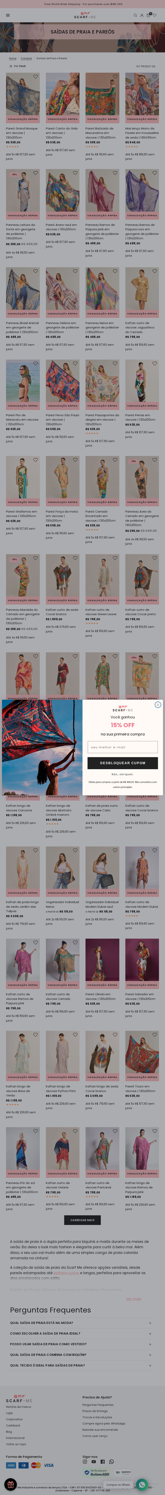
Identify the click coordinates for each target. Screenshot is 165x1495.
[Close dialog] (158, 705)
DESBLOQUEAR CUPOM (122, 763)
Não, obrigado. (123, 774)
